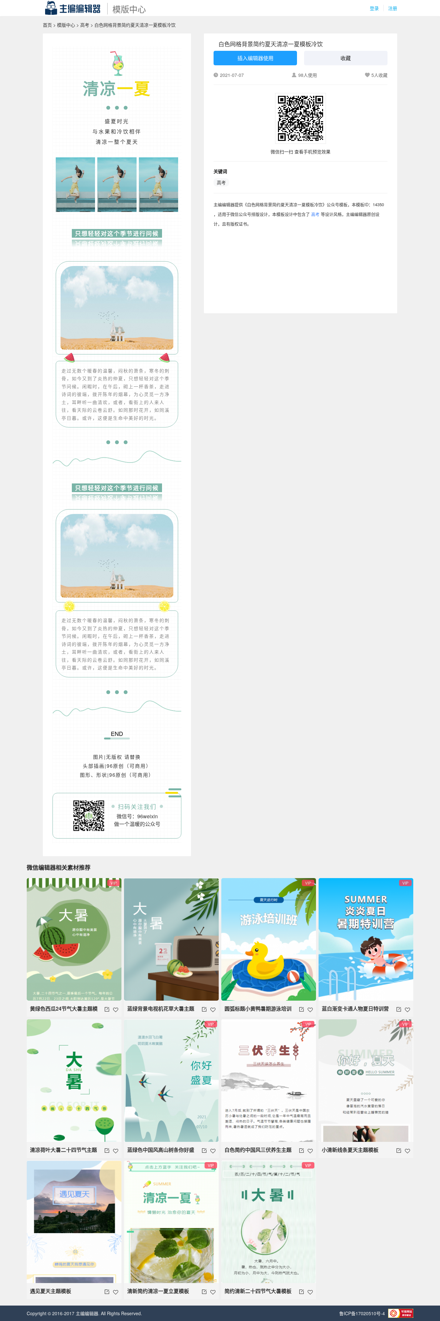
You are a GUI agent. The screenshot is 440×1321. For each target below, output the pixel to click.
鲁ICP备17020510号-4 (362, 1313)
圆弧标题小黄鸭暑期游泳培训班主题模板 (258, 1011)
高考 (84, 25)
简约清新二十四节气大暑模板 (258, 1291)
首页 (47, 25)
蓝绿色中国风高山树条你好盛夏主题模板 (160, 1152)
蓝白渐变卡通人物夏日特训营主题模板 (355, 1011)
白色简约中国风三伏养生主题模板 (258, 1152)
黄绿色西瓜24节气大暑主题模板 (64, 1011)
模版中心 (66, 25)
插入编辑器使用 (255, 58)
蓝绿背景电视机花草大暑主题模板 (160, 1011)
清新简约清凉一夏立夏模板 (158, 1291)
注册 (392, 8)
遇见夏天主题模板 (50, 1291)
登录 (374, 8)
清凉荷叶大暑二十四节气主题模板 (63, 1152)
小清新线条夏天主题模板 (350, 1149)
